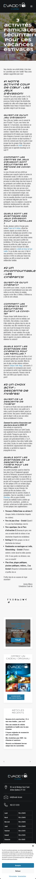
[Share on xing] (26, 599)
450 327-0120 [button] (14, 805)
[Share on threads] (13, 599)
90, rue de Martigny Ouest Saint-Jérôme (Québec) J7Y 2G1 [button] (20, 788)
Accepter (18, 865)
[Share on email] (8, 602)
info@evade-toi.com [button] (16, 797)
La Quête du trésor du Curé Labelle (18, 250)
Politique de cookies (13, 876)
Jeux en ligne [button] (18, 640)
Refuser (18, 871)
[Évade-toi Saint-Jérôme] (15, 6)
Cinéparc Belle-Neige (16, 365)
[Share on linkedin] (18, 599)
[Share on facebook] (7, 599)
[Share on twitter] (10, 599)
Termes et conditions (22, 876)
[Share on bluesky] (23, 599)
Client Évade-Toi (25, 54)
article (20, 145)
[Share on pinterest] (15, 599)
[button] (33, 846)
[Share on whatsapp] (21, 599)
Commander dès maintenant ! (16, 697)
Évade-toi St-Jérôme (14, 228)
